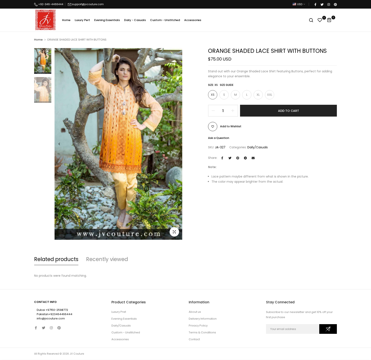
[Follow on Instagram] (328, 4)
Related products (56, 259)
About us (195, 312)
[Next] (174, 144)
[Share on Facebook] (222, 158)
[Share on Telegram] (245, 158)
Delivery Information (203, 319)
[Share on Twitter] (230, 158)
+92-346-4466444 (50, 4)
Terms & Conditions (202, 332)
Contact (194, 339)
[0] (320, 20)
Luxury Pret (118, 312)
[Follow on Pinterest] (335, 4)
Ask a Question (218, 138)
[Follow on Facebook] (315, 4)
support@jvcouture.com (88, 4)
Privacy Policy (198, 326)
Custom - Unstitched (165, 20)
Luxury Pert (82, 20)
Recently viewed (107, 259)
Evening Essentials (107, 20)
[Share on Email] (253, 158)
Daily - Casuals (135, 20)
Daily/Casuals (257, 147)
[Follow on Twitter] (322, 4)
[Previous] (62, 144)
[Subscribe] (328, 329)
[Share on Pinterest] (237, 158)
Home (66, 20)
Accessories (192, 20)
